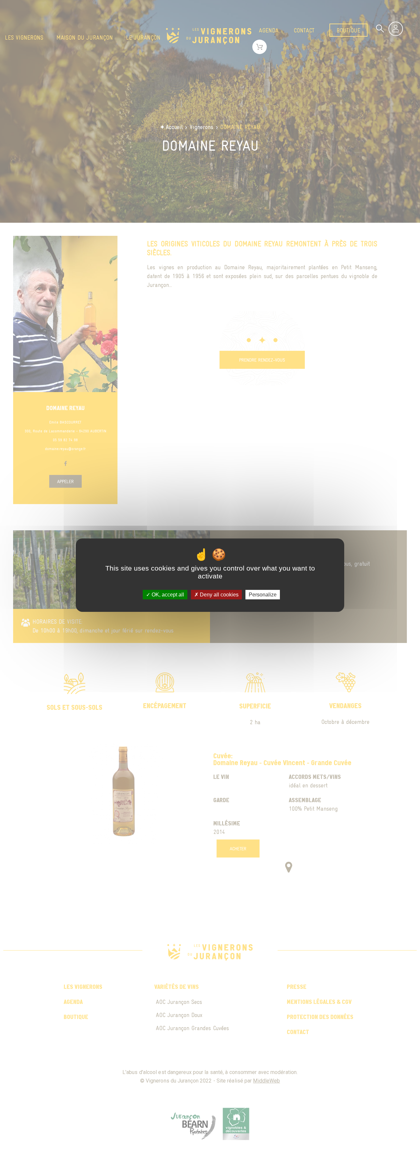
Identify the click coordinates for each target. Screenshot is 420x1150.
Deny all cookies (219, 594)
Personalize (263, 594)
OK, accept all (167, 594)
